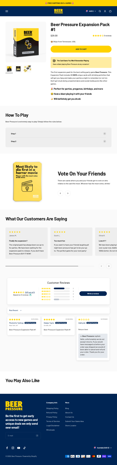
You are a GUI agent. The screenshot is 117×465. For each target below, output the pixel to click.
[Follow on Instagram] (12, 447)
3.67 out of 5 (30, 292)
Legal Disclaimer (53, 425)
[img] (14, 319)
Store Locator (70, 425)
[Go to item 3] (27, 69)
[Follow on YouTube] (18, 447)
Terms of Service (53, 421)
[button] (98, 35)
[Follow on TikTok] (24, 447)
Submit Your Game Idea (74, 421)
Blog (67, 408)
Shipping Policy (52, 408)
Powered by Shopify (30, 456)
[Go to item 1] (9, 69)
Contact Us (69, 417)
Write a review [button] (93, 293)
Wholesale (50, 430)
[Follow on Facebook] (7, 447)
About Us (69, 412)
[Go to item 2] (18, 69)
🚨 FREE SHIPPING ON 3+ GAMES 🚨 (59, 3)
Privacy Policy (51, 417)
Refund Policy (51, 412)
